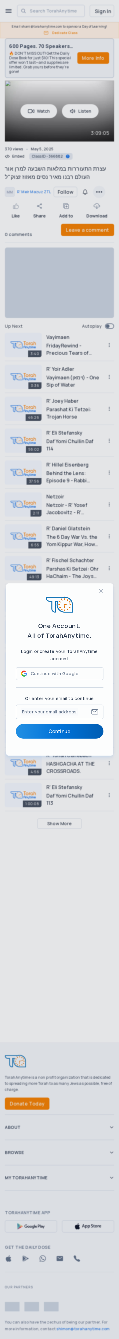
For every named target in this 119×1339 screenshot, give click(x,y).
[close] (101, 591)
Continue (59, 731)
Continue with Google (55, 673)
